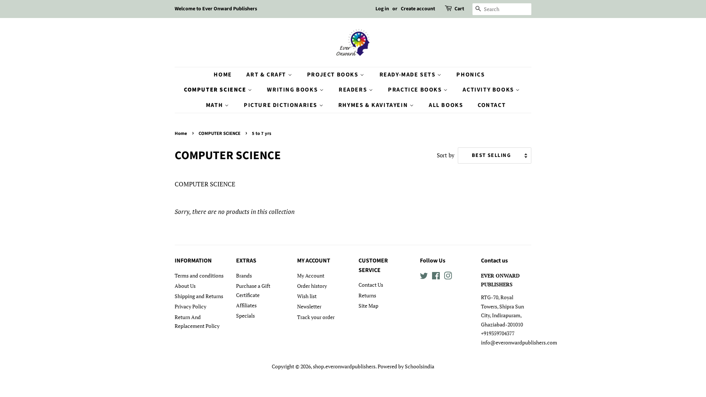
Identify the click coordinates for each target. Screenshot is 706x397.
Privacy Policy (190, 306)
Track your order (316, 317)
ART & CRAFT (267, 75)
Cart (459, 8)
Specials (245, 315)
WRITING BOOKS (293, 90)
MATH (215, 105)
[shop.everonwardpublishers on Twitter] (424, 276)
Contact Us (371, 284)
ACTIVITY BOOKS (489, 90)
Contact (492, 105)
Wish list (307, 296)
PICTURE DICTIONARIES (281, 105)
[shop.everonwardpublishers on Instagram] (448, 276)
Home (223, 75)
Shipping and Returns (199, 296)
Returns (367, 295)
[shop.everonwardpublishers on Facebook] (436, 276)
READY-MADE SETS (408, 75)
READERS (354, 90)
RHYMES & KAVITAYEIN (374, 105)
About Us (185, 285)
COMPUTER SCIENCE (216, 90)
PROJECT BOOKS (333, 75)
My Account (310, 275)
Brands (244, 275)
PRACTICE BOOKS (415, 90)
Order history (312, 285)
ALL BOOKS (446, 105)
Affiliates (246, 305)
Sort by (445, 155)
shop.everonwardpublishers (344, 366)
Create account (418, 8)
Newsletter (309, 306)
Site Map (368, 305)
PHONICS (470, 75)
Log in (382, 8)
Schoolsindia (419, 366)
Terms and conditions (199, 275)
